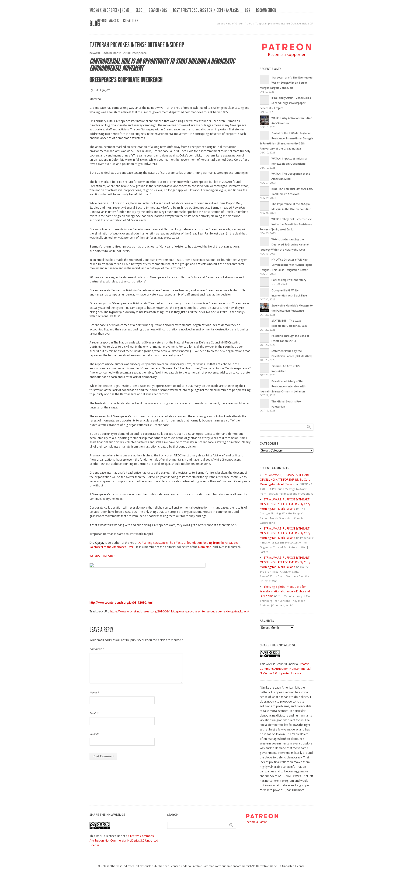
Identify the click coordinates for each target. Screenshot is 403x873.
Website (94, 734)
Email (94, 713)
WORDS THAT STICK (102, 556)
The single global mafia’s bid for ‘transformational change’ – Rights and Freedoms (285, 591)
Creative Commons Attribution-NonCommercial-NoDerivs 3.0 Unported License (286, 668)
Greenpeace (138, 53)
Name (94, 692)
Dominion (204, 547)
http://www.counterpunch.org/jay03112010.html (121, 603)
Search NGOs (158, 10)
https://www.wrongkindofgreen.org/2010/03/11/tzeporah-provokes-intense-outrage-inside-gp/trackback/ (179, 611)
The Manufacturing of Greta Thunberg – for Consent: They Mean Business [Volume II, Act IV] (286, 600)
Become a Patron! (256, 822)
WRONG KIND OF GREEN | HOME (109, 10)
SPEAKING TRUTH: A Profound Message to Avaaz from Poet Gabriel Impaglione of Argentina (286, 488)
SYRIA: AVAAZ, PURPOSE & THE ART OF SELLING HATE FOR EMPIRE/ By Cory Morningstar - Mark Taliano (285, 479)
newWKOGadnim (101, 53)
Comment (97, 649)
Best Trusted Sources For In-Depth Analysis (206, 10)
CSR (247, 10)
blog (138, 10)
